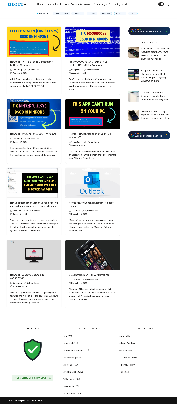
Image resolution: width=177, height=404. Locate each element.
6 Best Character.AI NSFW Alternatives (89, 274)
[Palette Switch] (161, 4)
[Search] (167, 4)
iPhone (63, 4)
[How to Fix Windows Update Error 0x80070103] (34, 255)
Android (51, 4)
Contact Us (126, 350)
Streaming (99, 4)
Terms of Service (129, 357)
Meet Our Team (128, 343)
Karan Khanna (34, 70)
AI (125, 4)
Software (69, 379)
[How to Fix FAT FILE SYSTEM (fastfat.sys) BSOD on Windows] (34, 42)
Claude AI (120, 13)
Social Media (71, 371)
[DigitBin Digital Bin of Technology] (20, 4)
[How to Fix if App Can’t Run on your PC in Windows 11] (92, 114)
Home (40, 4)
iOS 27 (133, 13)
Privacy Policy (128, 364)
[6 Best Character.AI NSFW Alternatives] (92, 255)
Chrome (92, 13)
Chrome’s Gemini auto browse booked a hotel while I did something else (154, 96)
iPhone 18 (106, 13)
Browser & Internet (80, 4)
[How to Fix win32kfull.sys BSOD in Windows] (34, 114)
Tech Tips (17, 211)
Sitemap (125, 371)
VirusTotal (46, 378)
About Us (125, 336)
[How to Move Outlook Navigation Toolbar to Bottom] (92, 183)
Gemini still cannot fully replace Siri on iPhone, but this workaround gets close (155, 115)
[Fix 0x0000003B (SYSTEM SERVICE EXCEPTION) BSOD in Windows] (92, 42)
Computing (114, 4)
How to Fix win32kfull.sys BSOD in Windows (33, 133)
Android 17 (77, 13)
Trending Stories (61, 13)
